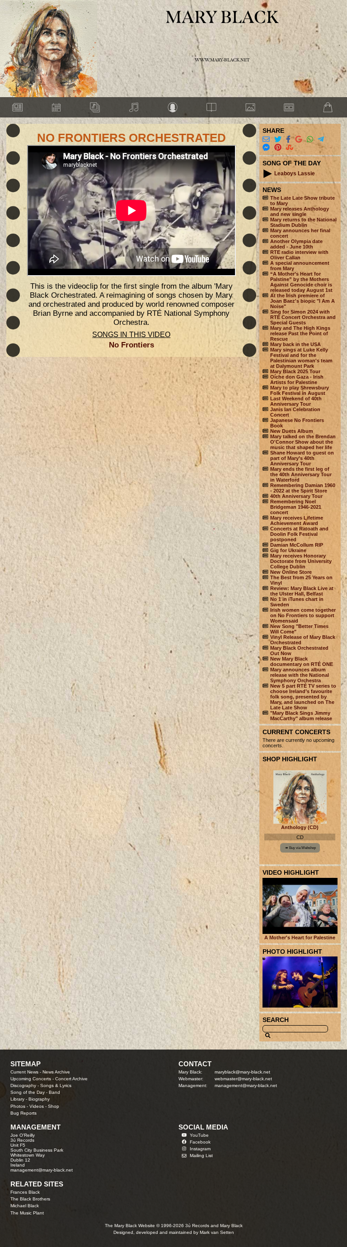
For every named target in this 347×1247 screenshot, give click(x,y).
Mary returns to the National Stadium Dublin (303, 222)
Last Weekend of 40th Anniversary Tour (296, 401)
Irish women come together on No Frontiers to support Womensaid (303, 615)
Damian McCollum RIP (296, 545)
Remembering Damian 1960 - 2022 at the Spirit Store (302, 488)
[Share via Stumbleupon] (289, 147)
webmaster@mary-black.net (243, 1078)
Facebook (200, 1141)
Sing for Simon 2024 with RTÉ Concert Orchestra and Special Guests (303, 317)
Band (54, 1092)
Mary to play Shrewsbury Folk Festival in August (299, 390)
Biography (39, 1099)
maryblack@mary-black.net (242, 1071)
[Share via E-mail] (266, 139)
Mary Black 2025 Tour (295, 371)
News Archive (56, 1071)
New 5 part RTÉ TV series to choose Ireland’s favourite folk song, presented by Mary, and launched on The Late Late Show (303, 696)
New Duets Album (291, 431)
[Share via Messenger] (266, 147)
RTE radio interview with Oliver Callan (299, 254)
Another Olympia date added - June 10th (296, 244)
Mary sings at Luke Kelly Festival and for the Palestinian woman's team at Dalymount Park (301, 358)
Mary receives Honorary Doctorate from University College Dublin (301, 561)
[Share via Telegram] (321, 139)
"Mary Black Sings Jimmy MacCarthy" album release (301, 715)
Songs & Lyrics (55, 1085)
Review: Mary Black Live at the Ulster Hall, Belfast (301, 591)
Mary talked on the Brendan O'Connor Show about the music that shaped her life (303, 442)
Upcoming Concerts (30, 1078)
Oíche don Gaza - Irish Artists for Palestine (297, 379)
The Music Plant (27, 1212)
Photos (17, 1106)
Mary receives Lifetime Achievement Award (296, 520)
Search (276, 1019)
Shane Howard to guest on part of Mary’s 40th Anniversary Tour (302, 458)
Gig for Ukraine (288, 550)
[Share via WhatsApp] (310, 139)
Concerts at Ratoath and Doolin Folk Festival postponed (299, 534)
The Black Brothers (30, 1198)
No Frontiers (131, 345)
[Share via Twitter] (277, 139)
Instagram (200, 1148)
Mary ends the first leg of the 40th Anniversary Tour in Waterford (301, 474)
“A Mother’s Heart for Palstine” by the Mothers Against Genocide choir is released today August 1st (301, 282)
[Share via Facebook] (288, 139)
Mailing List (201, 1155)
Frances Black (25, 1192)
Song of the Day (27, 1092)
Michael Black (24, 1205)
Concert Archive (71, 1078)
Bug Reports (23, 1113)
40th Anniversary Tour (296, 496)
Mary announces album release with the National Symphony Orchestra (299, 675)
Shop (53, 1106)
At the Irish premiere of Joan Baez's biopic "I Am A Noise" (302, 301)
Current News (24, 1071)
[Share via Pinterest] (277, 147)
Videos (36, 1106)
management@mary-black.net (246, 1085)
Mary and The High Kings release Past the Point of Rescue (300, 333)
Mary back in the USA (295, 344)
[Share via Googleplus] (298, 139)
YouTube (199, 1135)
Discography (23, 1085)
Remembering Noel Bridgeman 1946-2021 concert (295, 507)
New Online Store (291, 572)
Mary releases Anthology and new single (299, 211)
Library (17, 1099)
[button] (268, 174)
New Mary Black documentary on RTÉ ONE (301, 661)
